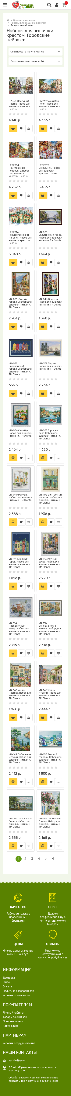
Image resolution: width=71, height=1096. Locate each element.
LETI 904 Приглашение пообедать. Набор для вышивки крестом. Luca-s (19, 170)
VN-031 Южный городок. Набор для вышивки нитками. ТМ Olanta (20, 303)
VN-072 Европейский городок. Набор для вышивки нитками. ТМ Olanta (20, 369)
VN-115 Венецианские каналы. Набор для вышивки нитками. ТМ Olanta (50, 628)
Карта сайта (11, 1026)
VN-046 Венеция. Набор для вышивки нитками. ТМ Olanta (50, 302)
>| (52, 859)
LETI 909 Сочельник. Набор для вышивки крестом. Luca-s (49, 169)
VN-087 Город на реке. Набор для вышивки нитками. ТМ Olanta (50, 434)
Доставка (9, 977)
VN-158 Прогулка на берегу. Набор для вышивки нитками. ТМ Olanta (20, 822)
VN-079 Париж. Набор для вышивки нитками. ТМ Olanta (50, 366)
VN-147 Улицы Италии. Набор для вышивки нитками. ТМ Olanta (50, 694)
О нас (6, 982)
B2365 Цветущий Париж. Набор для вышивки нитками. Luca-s (20, 105)
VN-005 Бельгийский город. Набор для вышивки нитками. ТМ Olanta (50, 236)
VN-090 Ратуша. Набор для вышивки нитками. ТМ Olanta (20, 497)
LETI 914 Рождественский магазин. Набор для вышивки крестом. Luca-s (20, 237)
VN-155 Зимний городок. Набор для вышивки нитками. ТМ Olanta (50, 758)
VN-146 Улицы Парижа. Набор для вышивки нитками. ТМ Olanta (20, 694)
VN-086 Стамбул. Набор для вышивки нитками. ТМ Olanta (20, 433)
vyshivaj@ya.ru (17, 1060)
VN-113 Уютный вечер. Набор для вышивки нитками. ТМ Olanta (50, 562)
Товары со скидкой (15, 1017)
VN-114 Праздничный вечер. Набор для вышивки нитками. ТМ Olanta (20, 628)
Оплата (7, 986)
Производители (13, 1021)
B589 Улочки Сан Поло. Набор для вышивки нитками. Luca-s (50, 105)
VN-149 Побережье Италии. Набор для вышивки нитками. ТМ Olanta (20, 758)
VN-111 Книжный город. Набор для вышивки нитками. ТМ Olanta (20, 562)
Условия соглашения (16, 995)
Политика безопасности (18, 991)
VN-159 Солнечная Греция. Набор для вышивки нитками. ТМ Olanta (50, 822)
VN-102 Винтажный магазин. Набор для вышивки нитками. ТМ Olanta (50, 498)
